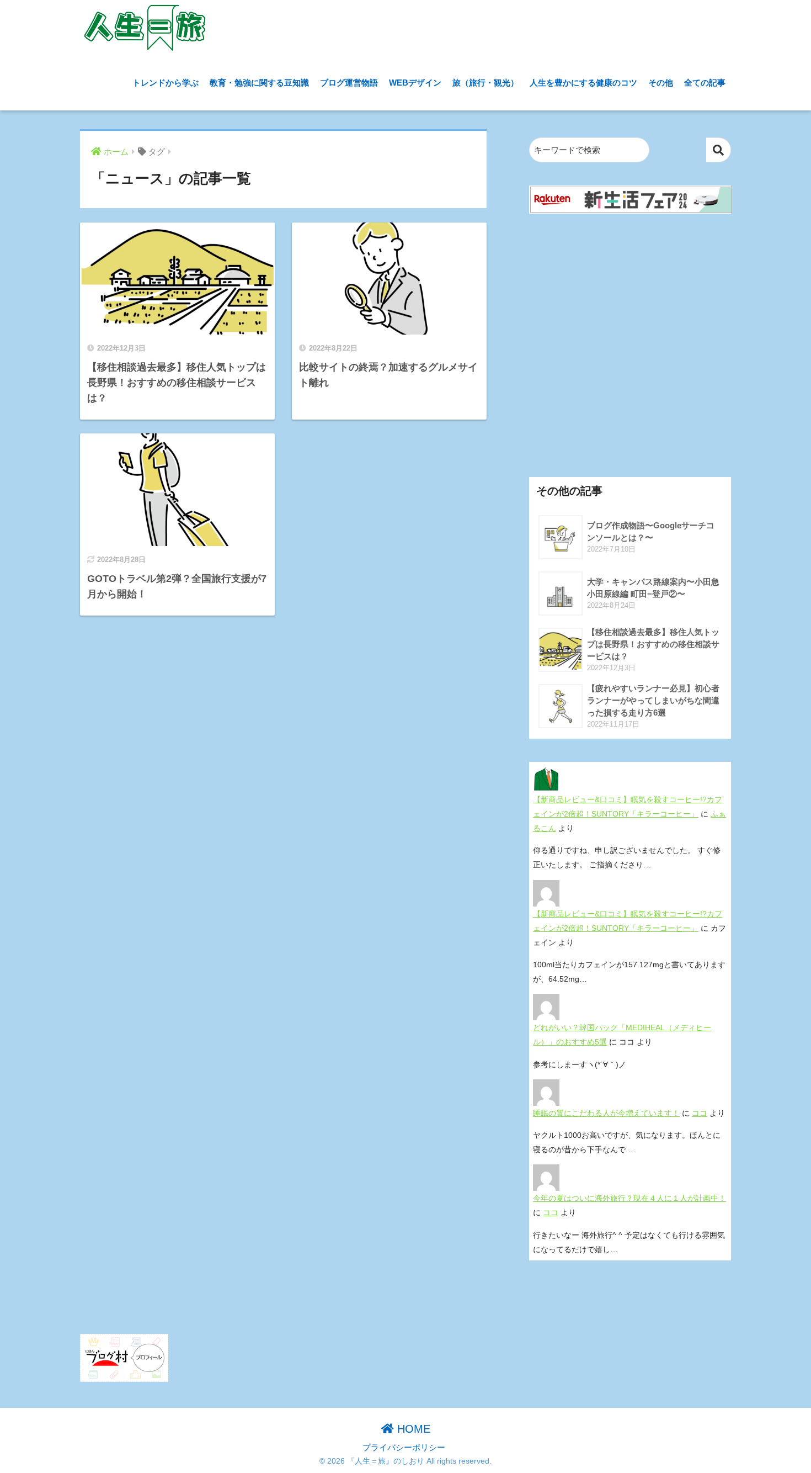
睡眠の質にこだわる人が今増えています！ (606, 1113)
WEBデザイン (415, 82)
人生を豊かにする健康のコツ (583, 82)
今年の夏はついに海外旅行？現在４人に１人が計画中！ (629, 1198)
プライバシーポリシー (403, 1447)
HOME (412, 1429)
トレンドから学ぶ (165, 82)
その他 (660, 82)
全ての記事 (704, 82)
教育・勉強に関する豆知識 (259, 82)
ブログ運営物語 (349, 82)
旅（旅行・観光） (485, 82)
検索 (718, 149)
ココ (699, 1113)
